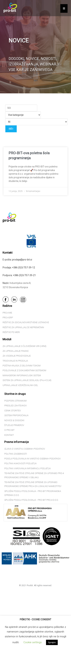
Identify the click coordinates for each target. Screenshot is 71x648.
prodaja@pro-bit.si (22, 259)
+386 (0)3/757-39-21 (24, 275)
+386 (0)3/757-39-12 (23, 267)
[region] (35, 46)
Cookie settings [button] (32, 642)
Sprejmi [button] (52, 642)
